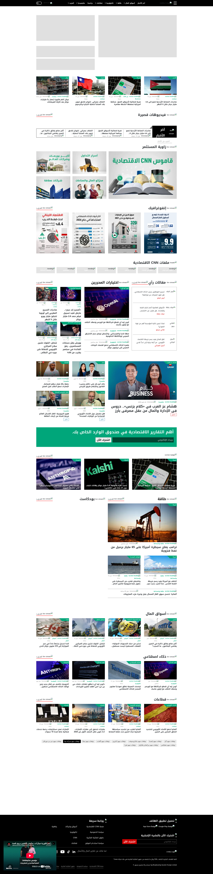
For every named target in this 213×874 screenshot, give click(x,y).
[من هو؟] (89, 187)
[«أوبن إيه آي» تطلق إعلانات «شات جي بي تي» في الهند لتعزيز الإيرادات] (88, 670)
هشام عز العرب (171, 362)
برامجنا (90, 3)
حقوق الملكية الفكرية (68, 866)
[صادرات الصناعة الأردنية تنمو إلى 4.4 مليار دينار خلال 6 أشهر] (160, 85)
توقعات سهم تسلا (88, 741)
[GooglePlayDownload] (166, 826)
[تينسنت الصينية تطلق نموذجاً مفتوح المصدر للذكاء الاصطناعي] (124, 670)
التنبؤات (126, 460)
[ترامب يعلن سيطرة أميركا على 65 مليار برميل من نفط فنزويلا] (142, 522)
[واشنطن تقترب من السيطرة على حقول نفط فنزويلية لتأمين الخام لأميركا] (124, 565)
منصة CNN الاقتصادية (96, 866)
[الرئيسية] (166, 3)
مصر (103, 362)
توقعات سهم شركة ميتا (71, 741)
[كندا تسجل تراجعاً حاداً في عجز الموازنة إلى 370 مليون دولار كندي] (52, 627)
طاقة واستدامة (159, 543)
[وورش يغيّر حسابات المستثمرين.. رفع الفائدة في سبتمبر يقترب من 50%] (70, 329)
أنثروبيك (77, 460)
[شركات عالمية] (53, 187)
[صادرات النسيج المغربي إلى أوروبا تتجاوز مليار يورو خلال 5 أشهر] (46, 294)
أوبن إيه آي (100, 662)
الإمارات (66, 362)
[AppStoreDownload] (150, 826)
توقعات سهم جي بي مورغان (52, 741)
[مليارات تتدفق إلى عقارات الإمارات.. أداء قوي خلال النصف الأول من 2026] (88, 713)
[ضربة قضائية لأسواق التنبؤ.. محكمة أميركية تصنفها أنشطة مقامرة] (124, 85)
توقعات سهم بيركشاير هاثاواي (148, 745)
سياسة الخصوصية (82, 866)
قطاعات (99, 3)
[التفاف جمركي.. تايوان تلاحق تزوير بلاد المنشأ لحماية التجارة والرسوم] (88, 85)
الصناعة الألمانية (135, 705)
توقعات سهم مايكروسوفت (137, 741)
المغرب (54, 288)
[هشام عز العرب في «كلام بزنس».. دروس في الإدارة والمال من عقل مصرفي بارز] (142, 380)
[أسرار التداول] (89, 162)
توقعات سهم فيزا (130, 745)
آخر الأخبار (141, 3)
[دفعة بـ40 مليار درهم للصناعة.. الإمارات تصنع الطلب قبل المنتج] (52, 369)
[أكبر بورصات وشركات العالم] (53, 162)
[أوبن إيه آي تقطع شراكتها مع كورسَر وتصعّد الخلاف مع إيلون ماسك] (106, 302)
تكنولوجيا (109, 3)
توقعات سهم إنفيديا (155, 741)
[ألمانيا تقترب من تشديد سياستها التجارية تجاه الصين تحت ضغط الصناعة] (124, 713)
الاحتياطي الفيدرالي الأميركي (74, 323)
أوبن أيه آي (125, 288)
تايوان (102, 78)
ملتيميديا (81, 3)
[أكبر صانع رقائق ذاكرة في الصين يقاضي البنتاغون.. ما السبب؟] (160, 627)
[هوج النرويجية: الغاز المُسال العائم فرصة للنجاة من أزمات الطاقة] (52, 398)
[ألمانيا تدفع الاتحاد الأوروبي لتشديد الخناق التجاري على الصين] (160, 713)
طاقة (119, 3)
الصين (174, 620)
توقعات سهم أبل (170, 741)
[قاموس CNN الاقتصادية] (143, 175)
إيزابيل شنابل (52, 323)
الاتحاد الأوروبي (171, 705)
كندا (67, 620)
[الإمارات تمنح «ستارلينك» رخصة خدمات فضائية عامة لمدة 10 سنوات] (52, 713)
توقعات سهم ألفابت (103, 741)
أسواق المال (130, 3)
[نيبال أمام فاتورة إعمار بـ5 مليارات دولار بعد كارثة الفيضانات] (52, 85)
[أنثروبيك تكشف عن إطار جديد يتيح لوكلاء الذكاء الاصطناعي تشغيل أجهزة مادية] (52, 670)
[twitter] (74, 851)
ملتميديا (161, 402)
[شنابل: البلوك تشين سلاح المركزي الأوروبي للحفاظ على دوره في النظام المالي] (46, 329)
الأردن (174, 78)
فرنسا (102, 392)
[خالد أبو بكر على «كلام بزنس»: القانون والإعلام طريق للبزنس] (88, 369)
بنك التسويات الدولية (133, 620)
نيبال (67, 78)
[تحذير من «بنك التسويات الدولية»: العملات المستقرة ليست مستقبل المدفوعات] (124, 627)
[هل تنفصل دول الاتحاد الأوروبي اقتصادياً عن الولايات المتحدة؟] (88, 398)
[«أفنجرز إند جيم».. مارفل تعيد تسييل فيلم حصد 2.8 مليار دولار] (70, 294)
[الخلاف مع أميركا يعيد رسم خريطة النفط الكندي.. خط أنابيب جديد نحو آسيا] (160, 565)
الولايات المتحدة (135, 557)
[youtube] (62, 852)
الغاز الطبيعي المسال (61, 392)
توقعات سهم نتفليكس (168, 745)
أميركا (138, 78)
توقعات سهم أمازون (119, 741)
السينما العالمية (76, 288)
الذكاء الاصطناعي (135, 662)
